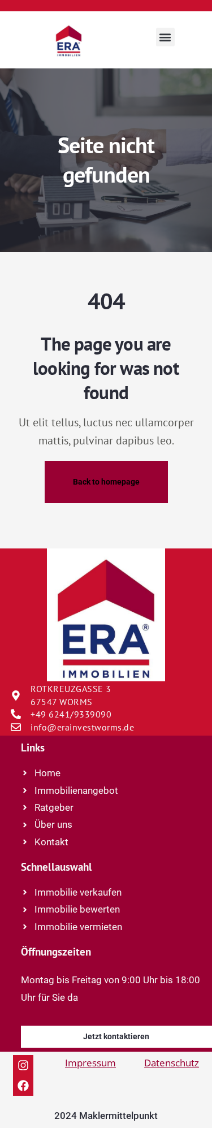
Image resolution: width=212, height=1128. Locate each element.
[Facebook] (23, 1085)
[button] (165, 37)
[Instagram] (23, 1065)
